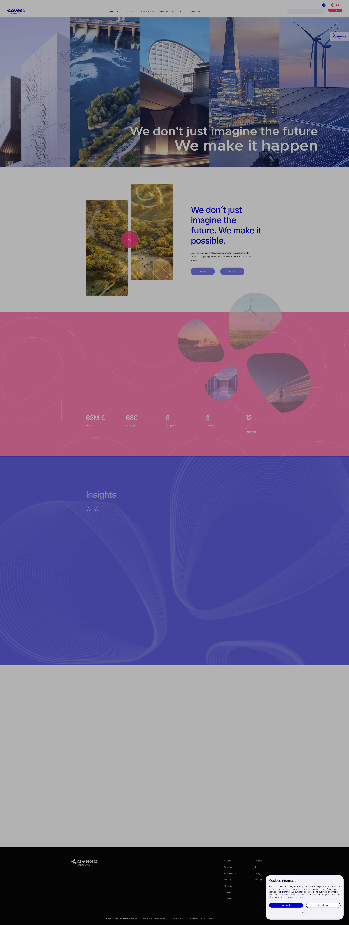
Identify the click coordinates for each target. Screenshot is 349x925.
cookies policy (288, 895)
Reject (305, 912)
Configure (323, 905)
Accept (286, 905)
